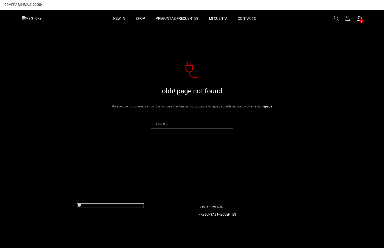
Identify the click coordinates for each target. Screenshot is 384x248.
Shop (140, 18)
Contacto (247, 18)
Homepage (264, 106)
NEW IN (119, 18)
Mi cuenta (218, 18)
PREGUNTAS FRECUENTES (177, 18)
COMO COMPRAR (211, 207)
